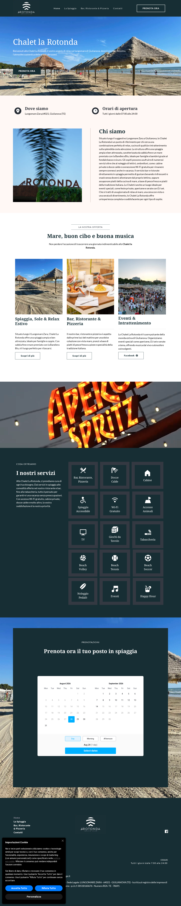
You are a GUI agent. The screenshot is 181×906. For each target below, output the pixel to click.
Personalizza (34, 896)
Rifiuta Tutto (49, 888)
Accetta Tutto (19, 888)
